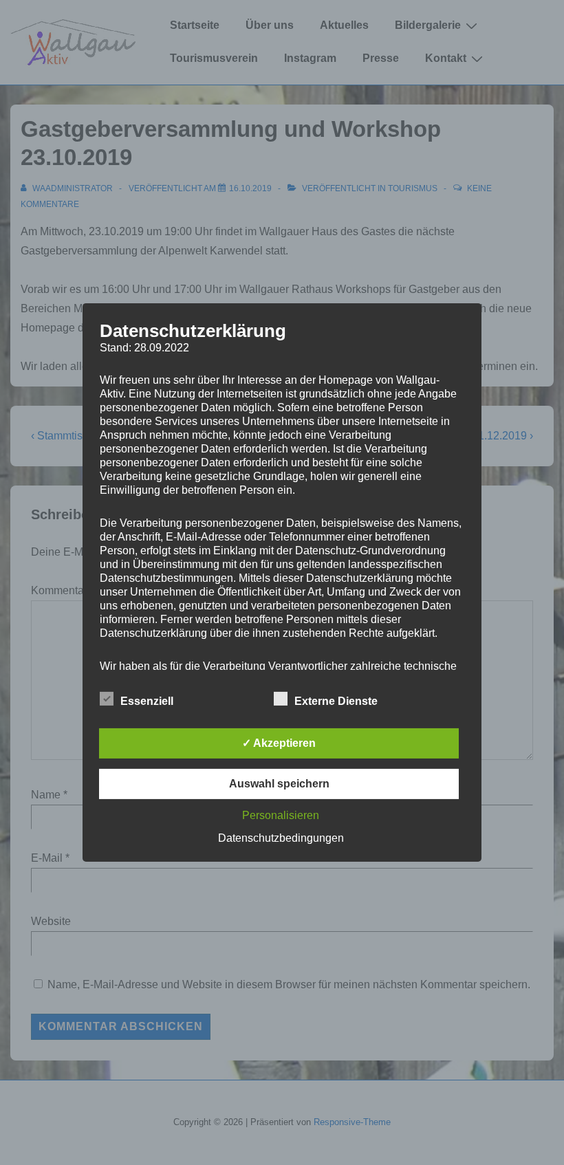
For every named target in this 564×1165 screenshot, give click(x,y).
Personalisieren (280, 815)
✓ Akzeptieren (279, 743)
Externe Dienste (336, 701)
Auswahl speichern (279, 784)
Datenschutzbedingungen (281, 838)
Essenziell (146, 701)
